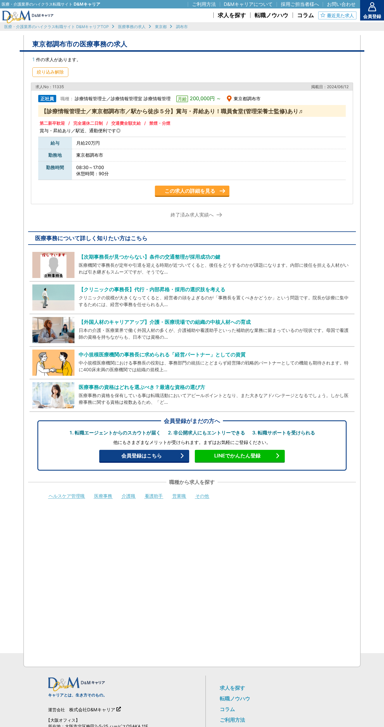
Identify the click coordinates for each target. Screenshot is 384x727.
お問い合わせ (341, 4)
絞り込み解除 (50, 72)
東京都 (161, 26)
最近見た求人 (340, 15)
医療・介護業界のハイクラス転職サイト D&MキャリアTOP (56, 26)
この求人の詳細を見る (190, 191)
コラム (227, 709)
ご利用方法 (232, 720)
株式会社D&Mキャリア (92, 709)
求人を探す (232, 688)
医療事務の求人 (132, 26)
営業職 (179, 496)
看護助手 (154, 496)
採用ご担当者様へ (300, 4)
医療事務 (103, 496)
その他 (202, 496)
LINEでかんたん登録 (237, 456)
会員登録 (372, 16)
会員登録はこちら (141, 456)
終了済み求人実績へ (192, 215)
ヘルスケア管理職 (67, 496)
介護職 (128, 496)
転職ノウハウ (235, 698)
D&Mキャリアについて (248, 4)
